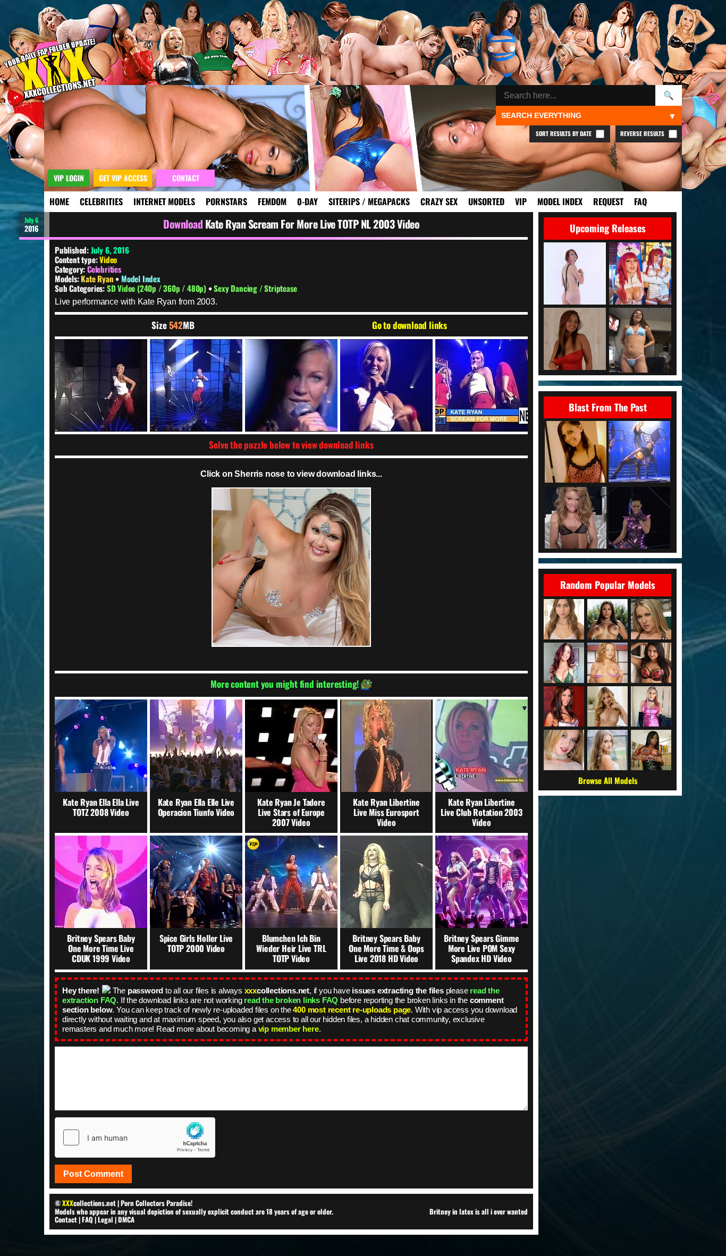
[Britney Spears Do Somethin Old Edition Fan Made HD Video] (639, 452)
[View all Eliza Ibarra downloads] (651, 663)
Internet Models (164, 201)
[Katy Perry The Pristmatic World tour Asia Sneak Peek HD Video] (639, 518)
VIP (521, 201)
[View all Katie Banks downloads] (651, 706)
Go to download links (409, 325)
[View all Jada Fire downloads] (651, 750)
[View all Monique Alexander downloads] (564, 663)
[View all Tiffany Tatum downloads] (607, 750)
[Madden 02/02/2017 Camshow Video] (575, 518)
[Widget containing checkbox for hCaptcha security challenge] (135, 1137)
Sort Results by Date (564, 133)
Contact (66, 1219)
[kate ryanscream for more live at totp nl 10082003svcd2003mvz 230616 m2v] (101, 385)
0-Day (307, 201)
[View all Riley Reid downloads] (564, 619)
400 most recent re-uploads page (352, 1009)
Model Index (560, 201)
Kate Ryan (98, 278)
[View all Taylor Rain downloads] (564, 706)
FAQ (640, 201)
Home (59, 201)
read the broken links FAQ (291, 1000)
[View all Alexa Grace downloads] (607, 706)
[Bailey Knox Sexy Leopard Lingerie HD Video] (575, 452)
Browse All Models (607, 780)
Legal (105, 1219)
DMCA (126, 1219)
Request (608, 201)
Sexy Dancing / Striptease (255, 288)
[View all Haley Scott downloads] (564, 750)
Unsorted (486, 201)
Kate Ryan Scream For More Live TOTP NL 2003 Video (312, 224)
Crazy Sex (439, 201)
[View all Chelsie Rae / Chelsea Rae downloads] (651, 619)
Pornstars (226, 201)
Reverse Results (643, 133)
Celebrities (101, 201)
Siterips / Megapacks (369, 201)
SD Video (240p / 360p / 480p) (157, 288)
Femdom (272, 201)
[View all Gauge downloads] (607, 663)
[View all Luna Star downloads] (607, 619)
